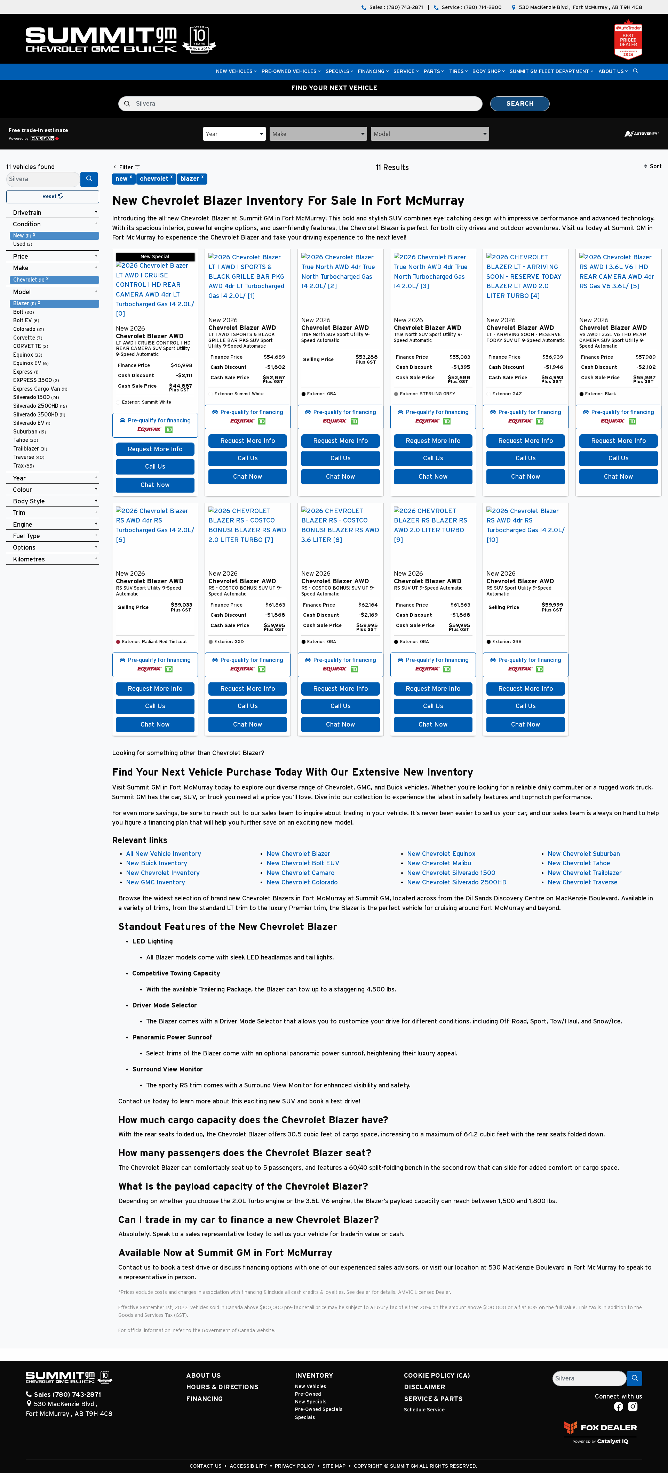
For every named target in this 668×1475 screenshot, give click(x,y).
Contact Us (206, 1466)
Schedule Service (424, 1409)
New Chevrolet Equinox (441, 854)
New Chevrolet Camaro (301, 873)
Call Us (155, 466)
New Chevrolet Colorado (302, 882)
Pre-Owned (308, 1394)
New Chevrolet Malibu (439, 863)
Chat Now (155, 485)
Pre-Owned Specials (318, 1409)
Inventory (314, 1375)
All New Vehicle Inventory (163, 854)
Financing (204, 1399)
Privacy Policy (295, 1466)
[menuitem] (55, 236)
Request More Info (155, 449)
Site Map (335, 1466)
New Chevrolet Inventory (163, 873)
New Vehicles (310, 1386)
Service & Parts (433, 1399)
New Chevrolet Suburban (584, 854)
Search (520, 103)
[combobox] (234, 133)
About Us (203, 1375)
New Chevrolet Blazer (298, 854)
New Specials (310, 1401)
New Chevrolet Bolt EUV (303, 863)
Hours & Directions (222, 1387)
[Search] (89, 179)
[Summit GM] (121, 39)
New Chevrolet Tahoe (579, 863)
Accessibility (249, 1466)
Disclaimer (424, 1387)
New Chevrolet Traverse (583, 882)
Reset (50, 196)
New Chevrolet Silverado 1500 (451, 873)
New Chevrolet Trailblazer (585, 873)
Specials (305, 1417)
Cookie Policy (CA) (437, 1375)
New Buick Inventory (156, 863)
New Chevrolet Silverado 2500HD (457, 882)
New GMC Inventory (155, 882)
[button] (234, 72)
